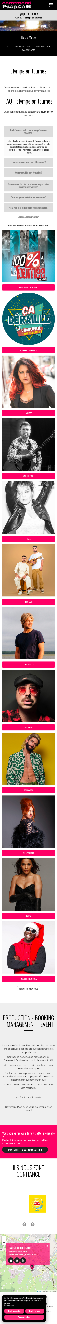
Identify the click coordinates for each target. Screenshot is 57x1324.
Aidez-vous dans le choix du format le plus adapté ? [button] (28, 207)
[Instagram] (17, 1260)
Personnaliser (24, 1317)
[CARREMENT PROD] (17, 4)
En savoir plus (9, 1305)
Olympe (21, 216)
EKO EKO (28, 601)
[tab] (28, 131)
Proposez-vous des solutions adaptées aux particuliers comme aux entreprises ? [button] (28, 186)
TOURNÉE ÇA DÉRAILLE (28, 350)
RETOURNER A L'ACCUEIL (28, 988)
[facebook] (11, 1260)
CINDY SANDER (28, 853)
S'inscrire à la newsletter (25, 1149)
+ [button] (4, 1238)
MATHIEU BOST (28, 475)
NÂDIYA (28, 915)
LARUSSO (28, 413)
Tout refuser (35, 1311)
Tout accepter (14, 1311)
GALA (28, 538)
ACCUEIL (18, 17)
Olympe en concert (32, 216)
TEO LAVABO (28, 790)
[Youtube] (23, 1260)
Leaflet (39, 1291)
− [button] (4, 1242)
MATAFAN (28, 727)
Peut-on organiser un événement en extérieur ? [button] (28, 197)
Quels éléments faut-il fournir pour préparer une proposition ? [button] (28, 131)
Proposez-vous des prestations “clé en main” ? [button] (28, 162)
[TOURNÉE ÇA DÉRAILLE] (28, 25)
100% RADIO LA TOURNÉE (28, 287)
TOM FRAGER (28, 664)
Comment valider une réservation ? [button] (28, 172)
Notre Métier (29, 37)
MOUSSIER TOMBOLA (28, 978)
